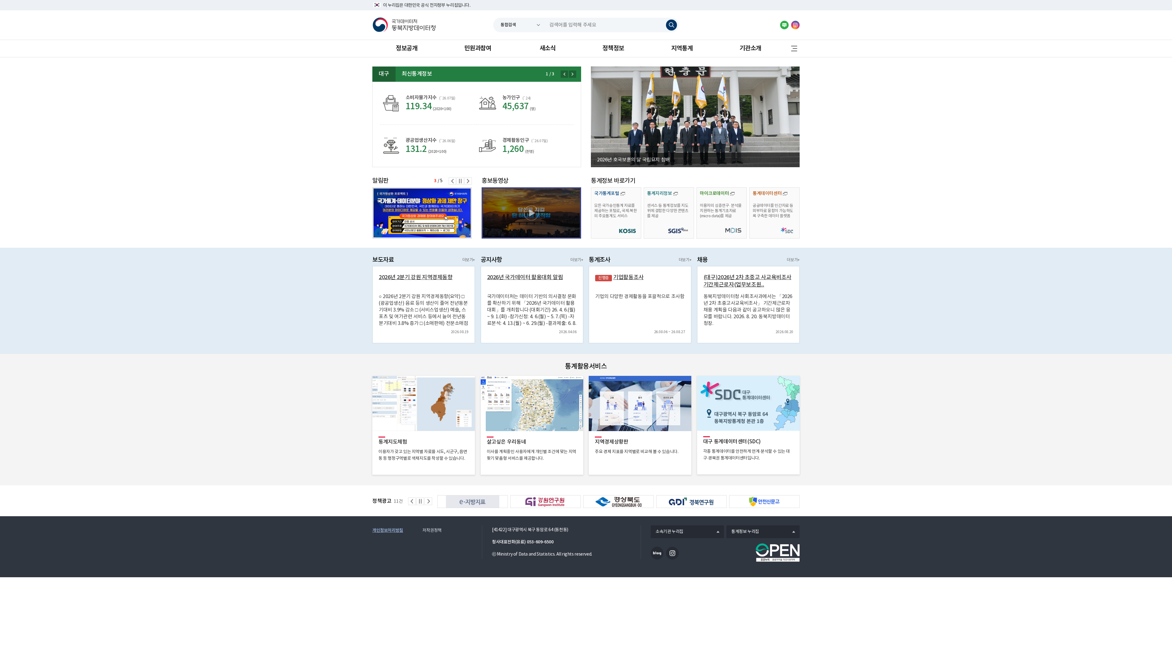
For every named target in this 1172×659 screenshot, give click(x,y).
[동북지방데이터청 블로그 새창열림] (784, 25)
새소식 (548, 48)
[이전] (564, 74)
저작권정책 (432, 530)
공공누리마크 (778, 552)
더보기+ (468, 260)
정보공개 (406, 48)
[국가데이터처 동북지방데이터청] (404, 25)
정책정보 (613, 48)
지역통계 (682, 48)
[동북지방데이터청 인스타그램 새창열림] (795, 25)
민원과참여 (477, 48)
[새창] (531, 213)
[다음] (572, 74)
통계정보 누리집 (742, 532)
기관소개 (750, 48)
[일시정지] (460, 181)
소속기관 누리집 (667, 532)
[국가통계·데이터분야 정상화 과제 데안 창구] (422, 213)
